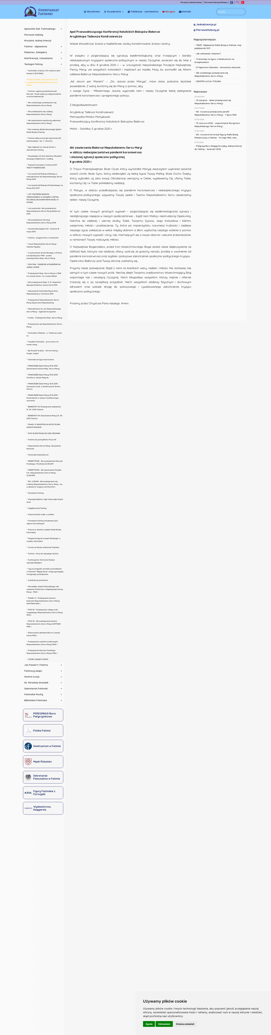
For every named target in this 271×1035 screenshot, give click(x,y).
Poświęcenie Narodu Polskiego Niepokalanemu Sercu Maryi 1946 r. (42, 651)
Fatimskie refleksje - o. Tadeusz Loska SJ (44, 334)
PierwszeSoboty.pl (207, 29)
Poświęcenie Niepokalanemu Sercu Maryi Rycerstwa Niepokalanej (43, 301)
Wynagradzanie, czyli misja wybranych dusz (45, 500)
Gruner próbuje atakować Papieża (43, 547)
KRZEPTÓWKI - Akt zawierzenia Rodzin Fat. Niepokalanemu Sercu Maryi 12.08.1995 (44, 472)
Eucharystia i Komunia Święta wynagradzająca (41, 561)
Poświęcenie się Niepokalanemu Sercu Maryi (44, 325)
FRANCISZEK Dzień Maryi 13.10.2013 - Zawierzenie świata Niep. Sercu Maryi (43, 367)
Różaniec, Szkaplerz (35, 52)
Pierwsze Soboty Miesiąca (216, 2)
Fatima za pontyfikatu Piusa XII (41, 439)
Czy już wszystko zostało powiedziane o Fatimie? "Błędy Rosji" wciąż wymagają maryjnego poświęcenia (45, 571)
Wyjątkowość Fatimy (37, 507)
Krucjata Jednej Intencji (191, 2)
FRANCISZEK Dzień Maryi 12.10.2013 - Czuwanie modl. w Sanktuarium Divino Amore (43, 386)
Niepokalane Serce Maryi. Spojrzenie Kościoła (44, 447)
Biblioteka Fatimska (35, 700)
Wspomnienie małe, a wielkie (40, 514)
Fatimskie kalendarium (38, 454)
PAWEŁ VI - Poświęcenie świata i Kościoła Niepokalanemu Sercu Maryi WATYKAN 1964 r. (43, 600)
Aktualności (93, 11)
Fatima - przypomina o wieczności (42, 237)
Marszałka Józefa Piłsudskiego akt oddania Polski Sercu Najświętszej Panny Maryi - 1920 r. (45, 589)
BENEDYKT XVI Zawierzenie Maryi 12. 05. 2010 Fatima (45, 417)
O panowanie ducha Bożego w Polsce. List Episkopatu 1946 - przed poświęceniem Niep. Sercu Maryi (44, 255)
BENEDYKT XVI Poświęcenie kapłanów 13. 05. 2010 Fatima (44, 408)
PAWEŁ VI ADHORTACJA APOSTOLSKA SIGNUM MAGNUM (43, 425)
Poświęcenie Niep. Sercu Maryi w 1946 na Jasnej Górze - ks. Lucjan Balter (44, 274)
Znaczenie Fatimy (35, 492)
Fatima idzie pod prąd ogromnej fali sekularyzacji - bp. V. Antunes (44, 139)
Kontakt (186, 11)
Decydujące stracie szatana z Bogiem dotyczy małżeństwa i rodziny (44, 157)
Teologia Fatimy (33, 64)
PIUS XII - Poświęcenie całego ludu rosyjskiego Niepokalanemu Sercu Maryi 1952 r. (45, 612)
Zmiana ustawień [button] (185, 1024)
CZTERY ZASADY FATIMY (37, 659)
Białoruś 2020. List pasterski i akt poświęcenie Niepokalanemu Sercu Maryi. (42, 82)
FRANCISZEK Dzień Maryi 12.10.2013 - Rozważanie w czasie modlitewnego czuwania (43, 397)
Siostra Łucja (31, 676)
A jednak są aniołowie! (37, 579)
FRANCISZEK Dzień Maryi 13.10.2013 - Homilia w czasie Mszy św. (43, 376)
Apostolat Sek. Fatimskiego (39, 28)
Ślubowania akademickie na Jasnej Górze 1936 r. (43, 634)
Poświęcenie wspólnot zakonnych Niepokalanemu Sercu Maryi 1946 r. (42, 643)
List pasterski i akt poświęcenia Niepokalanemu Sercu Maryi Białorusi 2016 (43, 210)
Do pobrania (114, 11)
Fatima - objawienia (35, 46)
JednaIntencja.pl (206, 24)
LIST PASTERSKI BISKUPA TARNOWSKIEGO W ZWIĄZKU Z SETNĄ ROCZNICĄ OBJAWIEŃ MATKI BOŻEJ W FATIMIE (43, 197)
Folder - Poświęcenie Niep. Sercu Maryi (44, 317)
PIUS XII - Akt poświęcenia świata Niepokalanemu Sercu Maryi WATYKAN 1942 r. (44, 623)
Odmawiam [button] (164, 1024)
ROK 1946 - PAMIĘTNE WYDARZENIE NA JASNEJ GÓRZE (44, 265)
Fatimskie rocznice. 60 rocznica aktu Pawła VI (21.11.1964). (43, 72)
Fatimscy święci (33, 670)
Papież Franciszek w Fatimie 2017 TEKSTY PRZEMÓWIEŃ (42, 166)
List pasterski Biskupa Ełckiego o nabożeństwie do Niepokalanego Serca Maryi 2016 (44, 176)
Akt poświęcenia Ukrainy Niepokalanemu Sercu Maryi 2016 (41, 221)
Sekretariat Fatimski (36, 688)
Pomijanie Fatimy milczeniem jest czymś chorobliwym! (42, 522)
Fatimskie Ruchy (33, 694)
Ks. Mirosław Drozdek (36, 682)
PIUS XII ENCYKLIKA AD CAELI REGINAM (43, 433)
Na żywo (170, 11)
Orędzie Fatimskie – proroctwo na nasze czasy (42, 343)
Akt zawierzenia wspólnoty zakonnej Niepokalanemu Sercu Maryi (43, 121)
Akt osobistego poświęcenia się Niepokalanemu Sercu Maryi (41, 103)
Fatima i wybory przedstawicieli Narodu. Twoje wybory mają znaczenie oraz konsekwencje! (44, 93)
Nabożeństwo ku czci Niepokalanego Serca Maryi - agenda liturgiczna (44, 310)
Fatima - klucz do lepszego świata (42, 553)
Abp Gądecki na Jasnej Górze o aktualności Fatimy (41, 148)
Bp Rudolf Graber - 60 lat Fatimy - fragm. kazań (43, 352)
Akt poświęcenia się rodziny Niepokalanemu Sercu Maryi (40, 112)
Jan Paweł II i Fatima (36, 665)
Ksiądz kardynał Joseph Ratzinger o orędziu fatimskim (43, 539)
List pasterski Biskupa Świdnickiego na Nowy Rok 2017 (45, 186)
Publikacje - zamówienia (144, 11)
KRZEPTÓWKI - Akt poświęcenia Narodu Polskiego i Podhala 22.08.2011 (45, 462)
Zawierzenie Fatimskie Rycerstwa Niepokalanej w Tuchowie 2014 (42, 292)
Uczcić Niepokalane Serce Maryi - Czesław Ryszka (42, 245)
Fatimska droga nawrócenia (40, 359)
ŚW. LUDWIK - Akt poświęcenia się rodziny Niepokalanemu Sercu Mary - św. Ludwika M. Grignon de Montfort (45, 484)
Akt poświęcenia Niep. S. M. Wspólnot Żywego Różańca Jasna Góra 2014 (44, 283)
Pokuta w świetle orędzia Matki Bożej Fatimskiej (44, 531)
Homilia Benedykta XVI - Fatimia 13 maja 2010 (43, 230)
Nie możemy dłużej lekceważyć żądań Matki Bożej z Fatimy (44, 130)
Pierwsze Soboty (33, 34)
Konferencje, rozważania (38, 58)
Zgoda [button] (149, 1024)
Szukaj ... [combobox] (222, 11)
